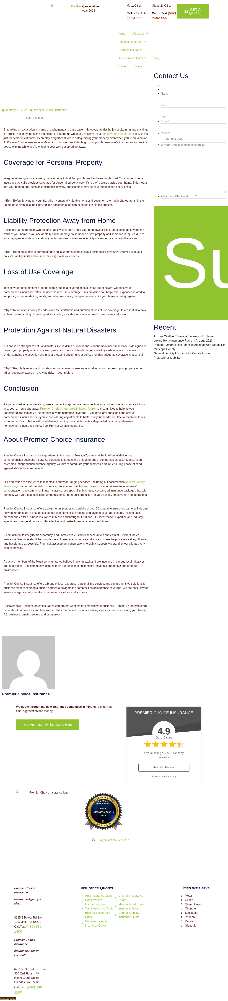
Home (121, 33)
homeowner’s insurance (117, 133)
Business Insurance (130, 49)
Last (163, 117)
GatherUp (171, 776)
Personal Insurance (130, 41)
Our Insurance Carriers (132, 58)
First (163, 105)
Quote (138, 66)
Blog (156, 58)
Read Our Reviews (164, 767)
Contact (122, 66)
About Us (138, 33)
